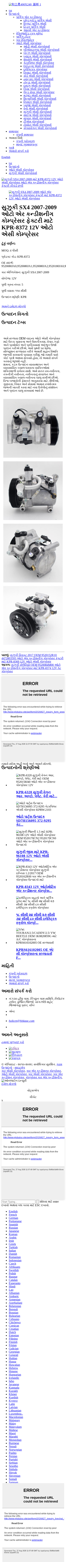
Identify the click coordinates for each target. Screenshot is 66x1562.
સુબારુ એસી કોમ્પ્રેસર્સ (37, 118)
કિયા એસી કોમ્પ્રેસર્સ (36, 88)
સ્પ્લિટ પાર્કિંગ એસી (34, 23)
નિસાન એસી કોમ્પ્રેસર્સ (37, 102)
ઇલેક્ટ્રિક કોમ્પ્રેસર (35, 69)
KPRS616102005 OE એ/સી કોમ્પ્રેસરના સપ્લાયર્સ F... (35, 954)
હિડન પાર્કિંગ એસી (34, 26)
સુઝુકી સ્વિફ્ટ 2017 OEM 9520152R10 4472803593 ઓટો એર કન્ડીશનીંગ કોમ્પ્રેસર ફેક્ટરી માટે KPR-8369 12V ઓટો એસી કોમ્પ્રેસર (32, 658)
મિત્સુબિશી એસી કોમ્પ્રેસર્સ (39, 98)
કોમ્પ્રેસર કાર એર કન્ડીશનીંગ (44, 1077)
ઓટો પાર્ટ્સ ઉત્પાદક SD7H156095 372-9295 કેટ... (33, 821)
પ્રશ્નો (11, 147)
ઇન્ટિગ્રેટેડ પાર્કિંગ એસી (37, 20)
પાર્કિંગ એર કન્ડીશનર (29, 17)
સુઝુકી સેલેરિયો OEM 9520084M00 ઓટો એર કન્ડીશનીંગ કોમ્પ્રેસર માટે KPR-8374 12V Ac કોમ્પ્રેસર (31, 668)
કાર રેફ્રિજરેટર (25, 40)
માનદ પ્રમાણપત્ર (26, 144)
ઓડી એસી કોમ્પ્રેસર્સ (36, 46)
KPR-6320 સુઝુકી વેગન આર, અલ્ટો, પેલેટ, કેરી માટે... (36, 794)
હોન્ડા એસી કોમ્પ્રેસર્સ (36, 82)
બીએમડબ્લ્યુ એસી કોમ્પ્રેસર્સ (41, 49)
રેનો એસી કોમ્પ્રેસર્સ (35, 108)
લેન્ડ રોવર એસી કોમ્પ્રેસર (38, 92)
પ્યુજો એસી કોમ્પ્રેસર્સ (37, 105)
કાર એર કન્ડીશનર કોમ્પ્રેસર (43, 1070)
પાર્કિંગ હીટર (23, 36)
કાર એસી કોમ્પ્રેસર (13, 1070)
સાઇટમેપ (19, 1067)
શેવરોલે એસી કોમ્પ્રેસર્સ (37, 59)
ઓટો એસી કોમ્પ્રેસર (28, 43)
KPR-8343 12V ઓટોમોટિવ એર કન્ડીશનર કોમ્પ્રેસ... (36, 889)
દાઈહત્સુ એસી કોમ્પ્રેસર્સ (38, 66)
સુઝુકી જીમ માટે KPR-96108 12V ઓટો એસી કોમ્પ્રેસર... (32, 856)
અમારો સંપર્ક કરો (19, 151)
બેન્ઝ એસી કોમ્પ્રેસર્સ (36, 53)
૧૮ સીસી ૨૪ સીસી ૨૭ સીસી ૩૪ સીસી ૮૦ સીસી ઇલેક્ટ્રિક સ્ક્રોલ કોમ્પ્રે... (36, 919)
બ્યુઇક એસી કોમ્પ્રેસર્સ (37, 56)
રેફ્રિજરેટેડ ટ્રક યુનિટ (29, 33)
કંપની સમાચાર (25, 134)
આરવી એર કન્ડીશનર (36, 30)
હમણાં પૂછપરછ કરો (12, 1042)
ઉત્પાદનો (14, 13)
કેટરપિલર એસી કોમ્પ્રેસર (38, 62)
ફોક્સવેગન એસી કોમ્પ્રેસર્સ (40, 128)
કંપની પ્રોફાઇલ (25, 141)
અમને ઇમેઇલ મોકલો (13, 306)
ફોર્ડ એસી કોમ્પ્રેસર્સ (35, 75)
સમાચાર (14, 131)
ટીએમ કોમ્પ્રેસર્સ (33, 121)
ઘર (10, 10)
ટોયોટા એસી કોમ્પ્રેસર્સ (37, 124)
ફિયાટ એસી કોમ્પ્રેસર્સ (37, 72)
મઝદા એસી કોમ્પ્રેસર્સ (37, 95)
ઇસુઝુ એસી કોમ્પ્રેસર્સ (37, 85)
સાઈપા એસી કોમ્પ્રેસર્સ (37, 115)
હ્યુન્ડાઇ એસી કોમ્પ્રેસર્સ (38, 79)
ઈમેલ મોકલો (8, 1083)
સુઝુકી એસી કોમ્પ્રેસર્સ (37, 111)
